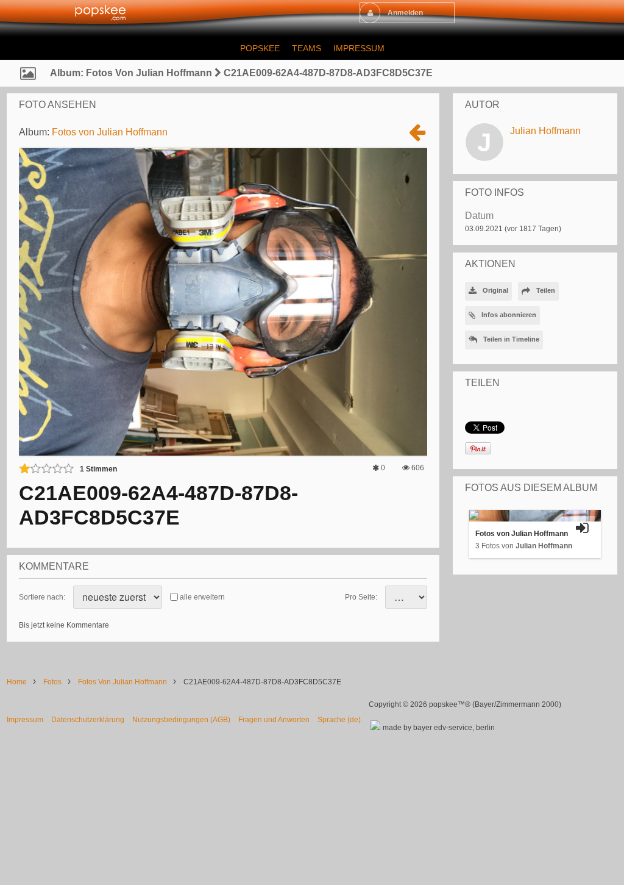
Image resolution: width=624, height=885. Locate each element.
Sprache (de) (339, 719)
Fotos (52, 682)
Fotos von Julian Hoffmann (110, 132)
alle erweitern (202, 597)
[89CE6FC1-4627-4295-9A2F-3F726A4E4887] (417, 136)
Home (17, 682)
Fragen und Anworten (274, 719)
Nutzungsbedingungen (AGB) (181, 719)
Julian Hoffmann (545, 131)
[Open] (582, 528)
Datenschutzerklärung (87, 719)
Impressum (25, 719)
